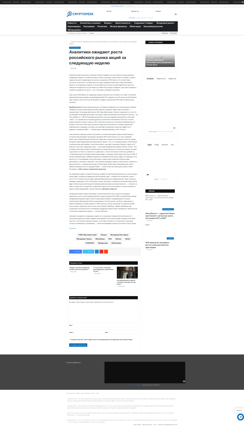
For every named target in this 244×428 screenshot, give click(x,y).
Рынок (118, 239)
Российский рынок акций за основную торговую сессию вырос (126, 282)
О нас (154, 424)
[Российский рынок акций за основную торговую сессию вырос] (127, 273)
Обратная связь (147, 424)
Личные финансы (118, 26)
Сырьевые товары (143, 23)
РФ (110, 239)
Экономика (89, 26)
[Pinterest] (101, 251)
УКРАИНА (90, 243)
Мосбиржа (100, 239)
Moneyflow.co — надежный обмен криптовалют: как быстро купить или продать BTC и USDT (160, 215)
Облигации (135, 26)
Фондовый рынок (165, 23)
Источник (72, 228)
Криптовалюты (122, 23)
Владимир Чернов (85, 239)
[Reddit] (106, 251)
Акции (104, 235)
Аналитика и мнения (90, 23)
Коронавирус (74, 26)
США (128, 239)
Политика (102, 26)
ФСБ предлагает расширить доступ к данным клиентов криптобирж (157, 245)
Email (71, 332)
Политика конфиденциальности (167, 424)
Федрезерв (103, 243)
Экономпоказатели (153, 26)
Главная (72, 41)
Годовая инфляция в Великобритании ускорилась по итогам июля (160, 62)
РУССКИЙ (173, 33)
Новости (72, 23)
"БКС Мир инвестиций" (88, 235)
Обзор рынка (74, 30)
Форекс (108, 23)
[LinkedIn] (97, 251)
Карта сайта (137, 424)
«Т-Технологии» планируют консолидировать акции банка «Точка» (103, 269)
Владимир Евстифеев (119, 235)
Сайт (106, 332)
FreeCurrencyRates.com (73, 362)
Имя (71, 325)
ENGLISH (165, 33)
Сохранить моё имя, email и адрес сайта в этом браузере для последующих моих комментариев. (102, 339)
